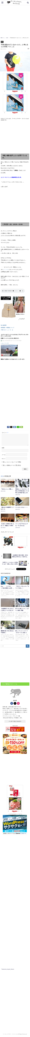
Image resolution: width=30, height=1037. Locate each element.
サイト (4, 458)
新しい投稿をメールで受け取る (12, 465)
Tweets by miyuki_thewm (7, 969)
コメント (5, 432)
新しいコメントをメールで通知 (12, 462)
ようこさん (6, 269)
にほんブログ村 (5, 343)
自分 (2, 41)
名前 (3, 447)
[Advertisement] (15, 21)
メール (4, 454)
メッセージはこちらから (15, 721)
